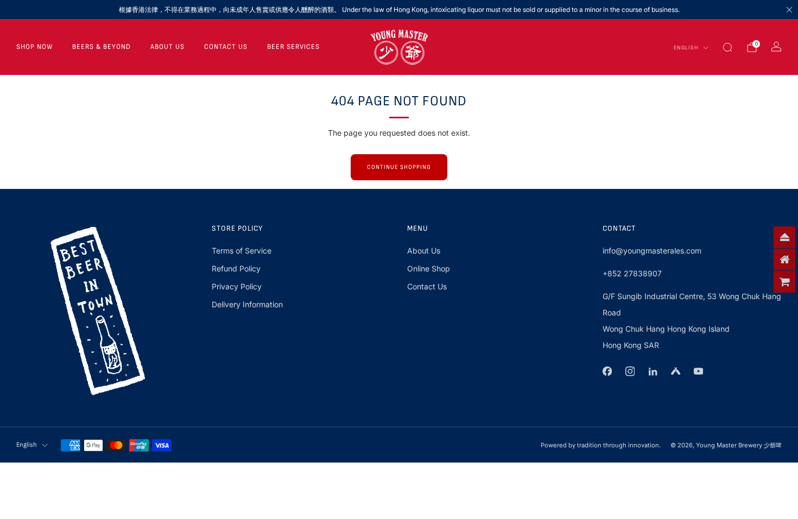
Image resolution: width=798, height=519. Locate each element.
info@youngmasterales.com (652, 250)
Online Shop (428, 268)
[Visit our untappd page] (675, 371)
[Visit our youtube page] (698, 371)
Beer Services (293, 46)
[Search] (727, 47)
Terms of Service (241, 250)
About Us (167, 46)
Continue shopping (399, 166)
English (686, 48)
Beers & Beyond (101, 46)
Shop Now (34, 46)
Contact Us (226, 46)
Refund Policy (236, 268)
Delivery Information (247, 304)
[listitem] (399, 9)
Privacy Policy (237, 286)
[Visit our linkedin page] (652, 371)
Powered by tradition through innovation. (601, 445)
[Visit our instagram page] (629, 371)
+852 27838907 (632, 273)
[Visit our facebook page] (607, 371)
